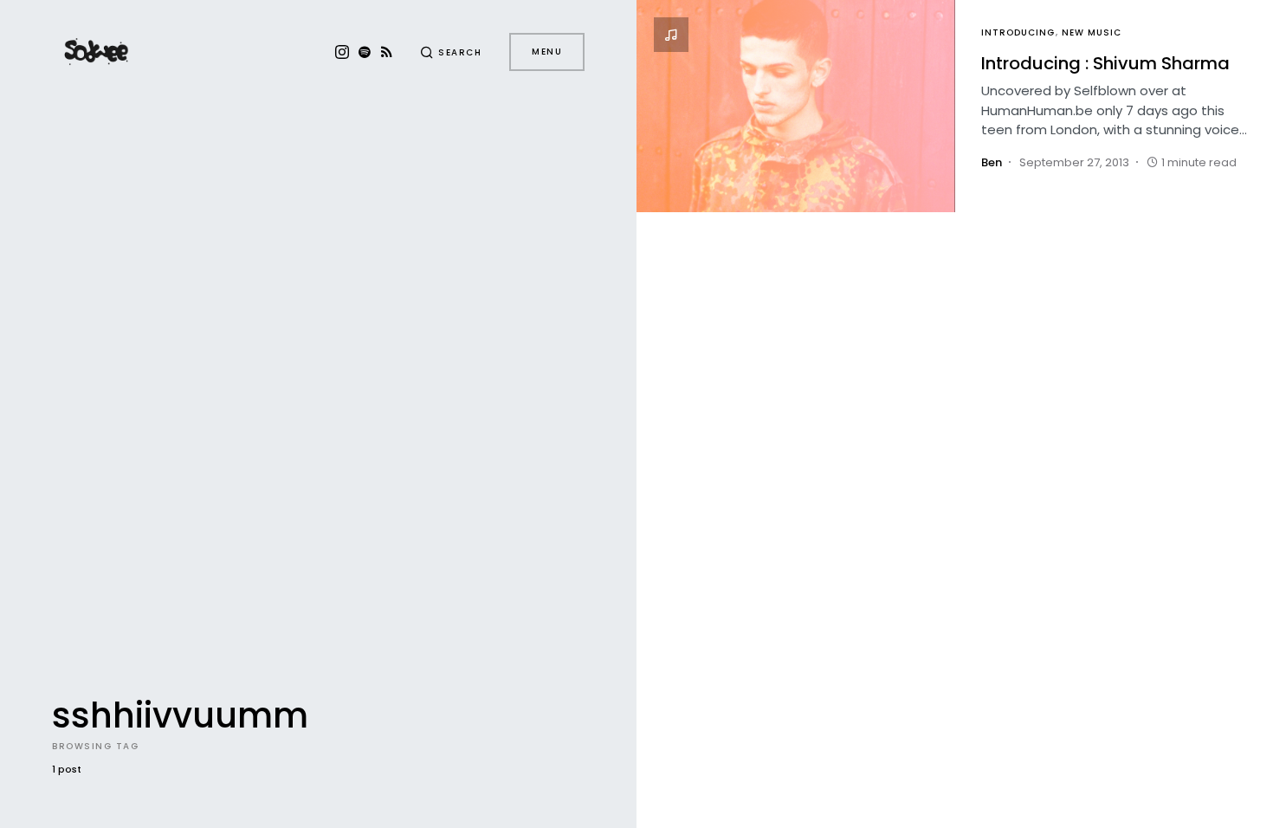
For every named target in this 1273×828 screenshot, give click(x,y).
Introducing (1018, 32)
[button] (451, 52)
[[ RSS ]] (386, 52)
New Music (1091, 32)
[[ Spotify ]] (365, 52)
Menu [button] (547, 51)
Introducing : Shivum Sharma (1105, 63)
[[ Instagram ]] (342, 52)
